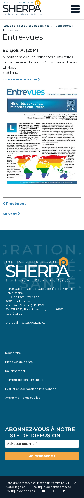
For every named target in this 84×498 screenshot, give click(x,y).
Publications (62, 25)
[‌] (54, 491)
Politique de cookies (20, 491)
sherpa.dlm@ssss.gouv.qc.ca (26, 322)
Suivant (10, 214)
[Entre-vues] (42, 136)
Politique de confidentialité (52, 487)
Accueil (8, 25)
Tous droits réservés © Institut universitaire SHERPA (41, 482)
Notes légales (15, 487)
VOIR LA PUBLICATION (20, 79)
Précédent (15, 204)
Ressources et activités (33, 25)
